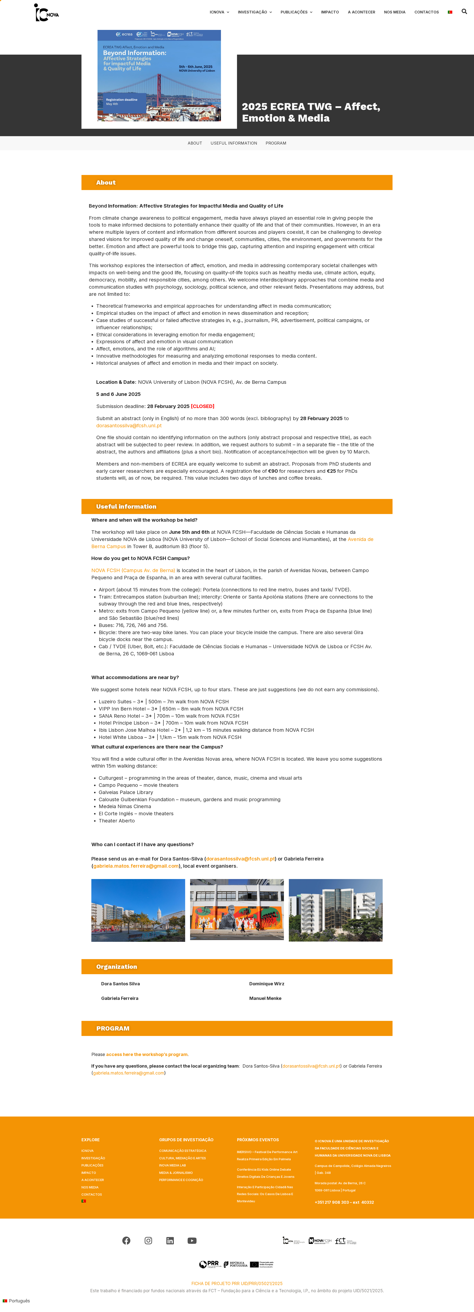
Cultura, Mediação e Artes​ (182, 1158)
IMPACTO (330, 12)
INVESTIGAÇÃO (252, 12)
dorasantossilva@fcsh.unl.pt (129, 426)
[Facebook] (126, 1240)
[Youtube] (192, 1240)
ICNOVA (217, 12)
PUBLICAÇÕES (294, 12)
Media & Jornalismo (176, 1173)
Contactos (427, 12)
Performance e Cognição (181, 1180)
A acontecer (361, 12)
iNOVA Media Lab (172, 1165)
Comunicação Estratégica (182, 1151)
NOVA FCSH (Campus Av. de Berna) (133, 570)
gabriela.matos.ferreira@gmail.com (136, 866)
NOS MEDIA (395, 12)
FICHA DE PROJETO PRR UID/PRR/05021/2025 (237, 1283)
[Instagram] (148, 1240)
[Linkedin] (170, 1240)
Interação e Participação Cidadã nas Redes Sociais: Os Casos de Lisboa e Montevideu (265, 1194)
